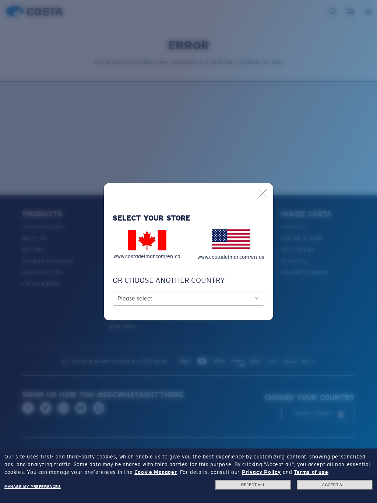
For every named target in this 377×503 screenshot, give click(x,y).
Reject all (253, 485)
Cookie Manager (155, 472)
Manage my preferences (32, 487)
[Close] (263, 193)
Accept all (334, 485)
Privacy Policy (261, 472)
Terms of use (311, 472)
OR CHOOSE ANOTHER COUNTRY (169, 280)
